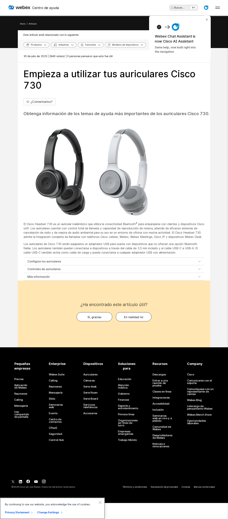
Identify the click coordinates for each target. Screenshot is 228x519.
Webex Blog (194, 400)
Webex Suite (56, 374)
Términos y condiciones (135, 487)
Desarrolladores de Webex (162, 436)
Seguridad (55, 434)
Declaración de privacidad (164, 487)
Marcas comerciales (204, 487)
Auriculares (90, 374)
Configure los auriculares (44, 261)
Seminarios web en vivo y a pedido (162, 418)
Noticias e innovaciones (160, 445)
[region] (52, 508)
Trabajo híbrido (127, 440)
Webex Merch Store (199, 414)
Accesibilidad (160, 403)
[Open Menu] (217, 7)
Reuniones (20, 393)
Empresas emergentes (125, 432)
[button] (206, 7)
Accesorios (90, 413)
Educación (124, 379)
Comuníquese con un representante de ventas (200, 391)
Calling (18, 400)
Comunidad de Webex (161, 428)
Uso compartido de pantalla (21, 414)
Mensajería (21, 406)
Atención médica (123, 386)
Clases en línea (161, 391)
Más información (38, 276)
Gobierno (123, 393)
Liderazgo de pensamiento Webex (200, 407)
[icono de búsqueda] (172, 8)
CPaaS (53, 428)
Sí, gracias (94, 317)
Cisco (190, 374)
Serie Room (90, 392)
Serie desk (90, 386)
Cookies (186, 487)
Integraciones (161, 397)
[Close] (100, 502)
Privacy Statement (17, 512)
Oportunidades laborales (196, 422)
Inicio (22, 23)
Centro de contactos (55, 420)
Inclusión (158, 410)
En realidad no (133, 317)
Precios (19, 379)
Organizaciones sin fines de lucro (128, 423)
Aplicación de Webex (20, 386)
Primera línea (126, 414)
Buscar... (179, 7)
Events (53, 413)
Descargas (159, 374)
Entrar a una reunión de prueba (160, 383)
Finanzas (123, 400)
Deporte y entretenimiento (128, 407)
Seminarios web (56, 406)
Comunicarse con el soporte (199, 381)
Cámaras (89, 380)
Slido (52, 398)
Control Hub (56, 440)
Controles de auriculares (44, 269)
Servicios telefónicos (90, 406)
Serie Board (90, 398)
